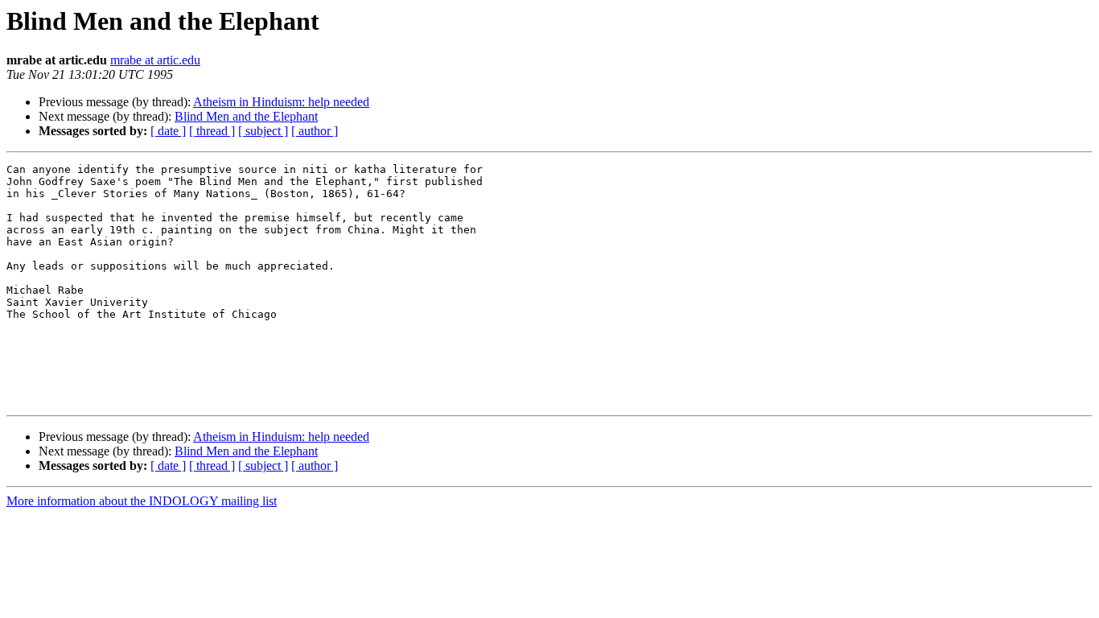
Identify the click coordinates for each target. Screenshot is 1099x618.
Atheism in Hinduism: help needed (281, 102)
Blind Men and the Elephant (246, 116)
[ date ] (168, 131)
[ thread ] (212, 131)
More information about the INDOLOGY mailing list (141, 501)
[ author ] (314, 131)
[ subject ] (263, 131)
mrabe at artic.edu (155, 60)
